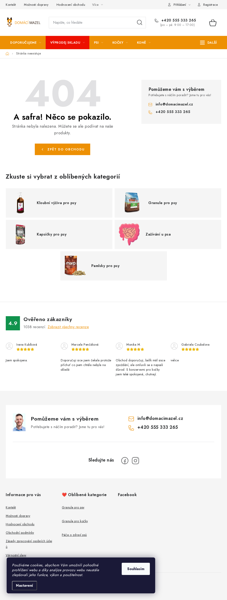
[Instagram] (135, 460)
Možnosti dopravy (36, 4)
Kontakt (11, 4)
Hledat (139, 22)
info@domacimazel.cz (174, 104)
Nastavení (24, 585)
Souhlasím (135, 568)
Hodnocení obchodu (71, 4)
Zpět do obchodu (66, 149)
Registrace (210, 4)
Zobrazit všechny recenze (68, 326)
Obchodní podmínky (20, 532)
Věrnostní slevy (16, 555)
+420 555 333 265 (178, 20)
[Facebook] (124, 460)
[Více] (208, 42)
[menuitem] (26, 42)
